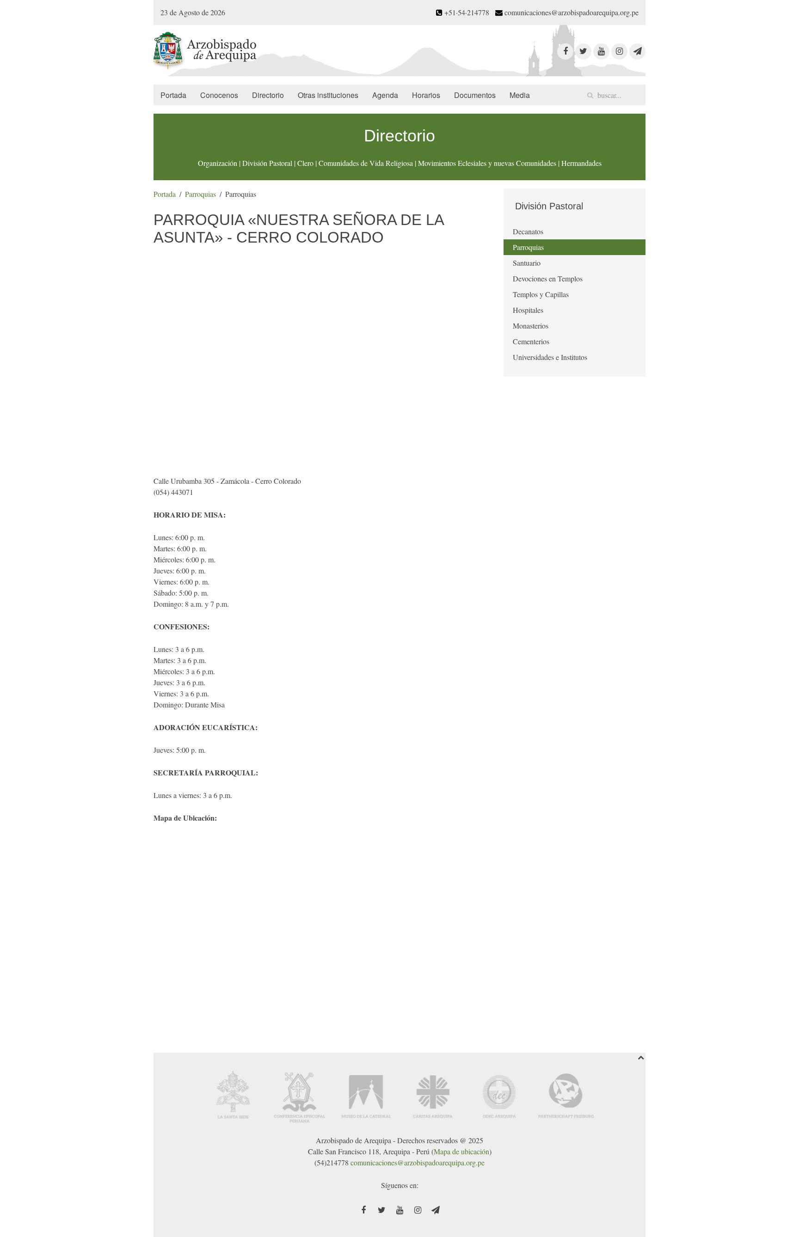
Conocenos (219, 95)
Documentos (475, 95)
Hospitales (528, 310)
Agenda (385, 95)
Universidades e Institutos (550, 357)
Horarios (426, 95)
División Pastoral (267, 163)
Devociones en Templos (548, 278)
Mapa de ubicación (461, 1151)
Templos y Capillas (541, 294)
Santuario (527, 263)
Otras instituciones (328, 95)
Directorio (268, 95)
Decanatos (528, 231)
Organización (217, 163)
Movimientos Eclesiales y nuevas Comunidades (487, 163)
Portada (173, 95)
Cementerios (531, 341)
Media (520, 95)
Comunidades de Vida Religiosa (366, 163)
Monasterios (530, 325)
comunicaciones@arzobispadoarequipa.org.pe (417, 1162)
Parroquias (200, 194)
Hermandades (581, 163)
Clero (305, 163)
